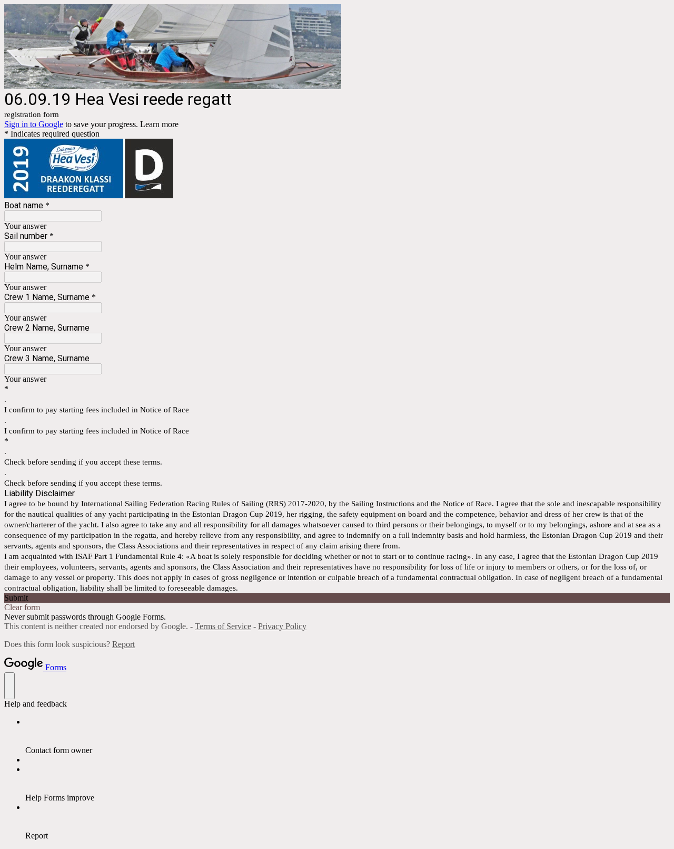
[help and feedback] (9, 685)
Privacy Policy (282, 626)
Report (123, 644)
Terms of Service (223, 626)
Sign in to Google (33, 124)
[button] (337, 598)
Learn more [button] (159, 124)
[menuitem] (347, 736)
